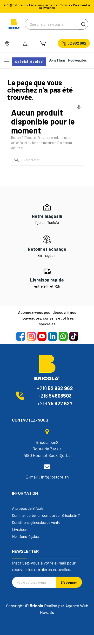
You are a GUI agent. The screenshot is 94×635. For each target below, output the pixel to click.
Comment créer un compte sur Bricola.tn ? (46, 515)
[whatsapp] (63, 336)
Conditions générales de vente (36, 522)
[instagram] (31, 336)
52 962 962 (76, 43)
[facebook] (20, 336)
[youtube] (41, 336)
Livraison (19, 529)
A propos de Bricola (28, 508)
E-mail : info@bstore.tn (47, 476)
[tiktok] (73, 336)
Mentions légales (25, 536)
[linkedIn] (52, 336)
